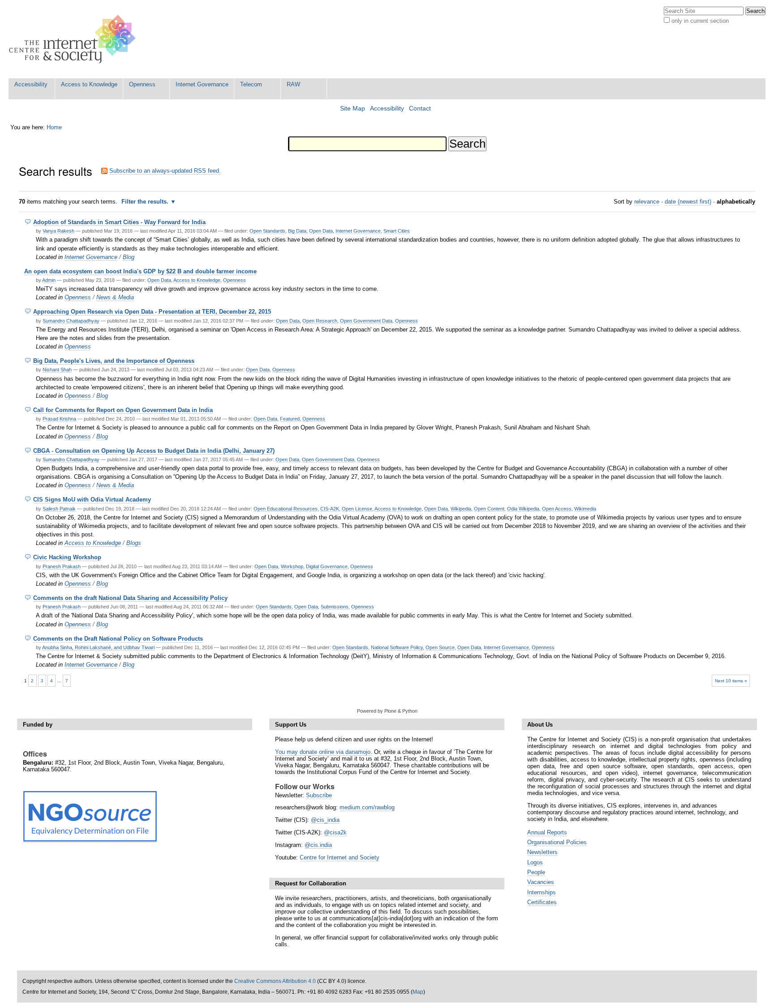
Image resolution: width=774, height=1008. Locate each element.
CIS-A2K (329, 508)
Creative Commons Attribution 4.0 (275, 981)
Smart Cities (396, 231)
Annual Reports (547, 832)
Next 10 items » (731, 680)
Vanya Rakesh (58, 231)
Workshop (292, 566)
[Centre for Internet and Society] (75, 39)
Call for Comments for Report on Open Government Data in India (123, 410)
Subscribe (319, 795)
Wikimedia (585, 508)
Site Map (352, 108)
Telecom (251, 84)
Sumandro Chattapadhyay (71, 320)
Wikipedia (461, 508)
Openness (142, 84)
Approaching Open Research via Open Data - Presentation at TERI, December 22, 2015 (152, 311)
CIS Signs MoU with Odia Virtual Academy (92, 499)
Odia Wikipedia (523, 508)
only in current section (700, 20)
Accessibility (30, 84)
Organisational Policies (557, 842)
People (536, 872)
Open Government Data (366, 320)
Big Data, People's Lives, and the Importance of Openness (113, 360)
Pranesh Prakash (62, 566)
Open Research (319, 320)
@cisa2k (335, 832)
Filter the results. (145, 201)
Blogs (133, 543)
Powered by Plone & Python (387, 711)
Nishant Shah (57, 369)
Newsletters (542, 852)
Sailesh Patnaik (59, 508)
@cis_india (325, 820)
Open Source (440, 647)
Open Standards (267, 231)
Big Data (297, 231)
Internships (541, 892)
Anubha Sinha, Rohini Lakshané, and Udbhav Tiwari (98, 647)
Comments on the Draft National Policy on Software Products (118, 638)
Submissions (334, 606)
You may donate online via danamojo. (323, 752)
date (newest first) (688, 201)
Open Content (489, 508)
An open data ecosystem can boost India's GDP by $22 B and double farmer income (140, 271)
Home (54, 127)
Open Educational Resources (286, 508)
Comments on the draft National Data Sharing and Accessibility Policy (130, 598)
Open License (357, 508)
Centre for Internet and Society (339, 857)
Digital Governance (327, 566)
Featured (290, 418)
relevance (646, 201)
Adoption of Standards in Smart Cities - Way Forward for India (119, 222)
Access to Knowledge (89, 84)
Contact (420, 108)
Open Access (557, 508)
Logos (535, 862)
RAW (293, 84)
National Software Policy (397, 647)
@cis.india (318, 845)
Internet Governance (202, 84)
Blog (128, 257)
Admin (49, 280)
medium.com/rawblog (367, 807)
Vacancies (540, 882)
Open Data (321, 231)
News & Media (115, 297)
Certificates (542, 902)
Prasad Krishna (59, 418)
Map (418, 992)
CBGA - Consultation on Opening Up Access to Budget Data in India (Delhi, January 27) (154, 450)
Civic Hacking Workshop (67, 557)
